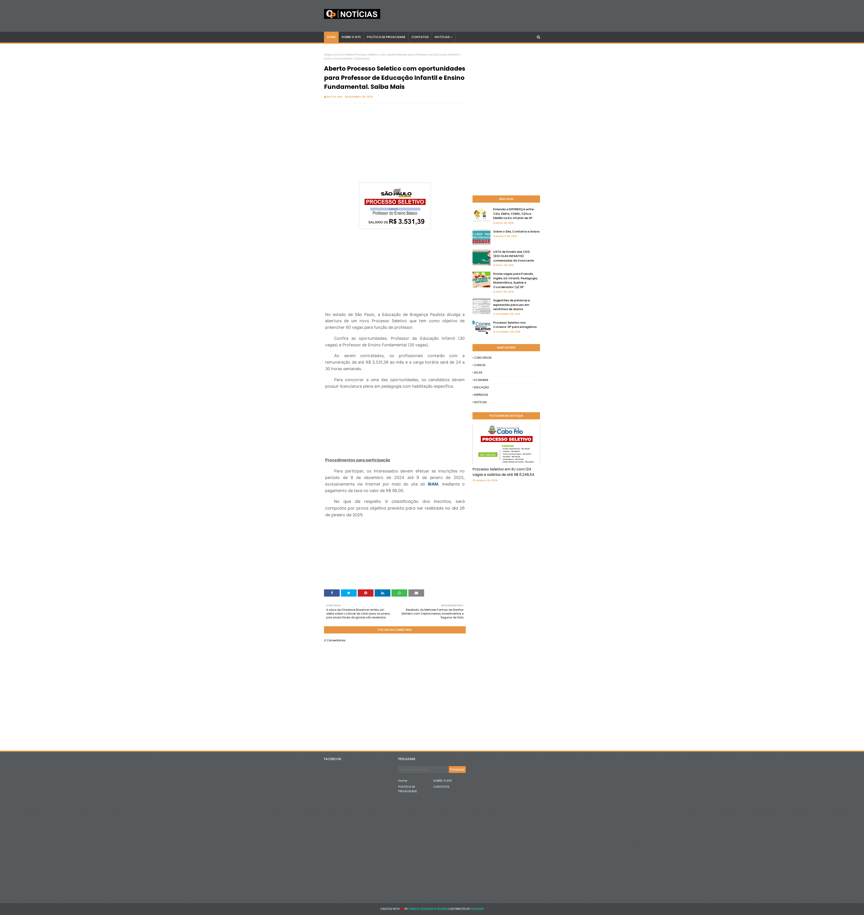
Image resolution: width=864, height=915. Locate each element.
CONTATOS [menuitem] (420, 37)
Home (402, 781)
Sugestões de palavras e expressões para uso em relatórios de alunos (511, 304)
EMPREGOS (481, 395)
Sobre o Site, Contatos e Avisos (516, 231)
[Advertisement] (395, 139)
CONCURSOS (483, 358)
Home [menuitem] (331, 37)
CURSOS (480, 365)
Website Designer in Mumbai (428, 909)
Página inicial (333, 54)
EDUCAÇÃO (481, 387)
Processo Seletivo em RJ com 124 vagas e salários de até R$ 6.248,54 (503, 472)
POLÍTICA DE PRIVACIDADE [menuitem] (386, 37)
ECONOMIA (481, 380)
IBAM (433, 484)
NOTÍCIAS (480, 402)
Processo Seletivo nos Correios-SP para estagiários (515, 324)
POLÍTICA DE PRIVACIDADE (407, 789)
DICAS (478, 372)
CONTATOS (441, 787)
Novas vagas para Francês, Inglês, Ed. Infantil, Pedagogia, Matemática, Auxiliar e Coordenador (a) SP (515, 280)
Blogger (477, 909)
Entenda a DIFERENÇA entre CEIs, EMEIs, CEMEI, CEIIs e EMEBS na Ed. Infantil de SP (513, 213)
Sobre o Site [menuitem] (351, 37)
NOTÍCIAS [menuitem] (442, 37)
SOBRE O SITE (442, 781)
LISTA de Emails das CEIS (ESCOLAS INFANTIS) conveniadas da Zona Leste (513, 256)
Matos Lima (335, 96)
